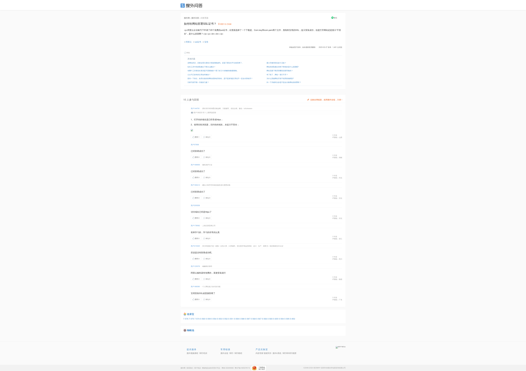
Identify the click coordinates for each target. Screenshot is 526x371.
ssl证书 (198, 41)
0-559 (208, 318)
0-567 (259, 318)
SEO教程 (238, 353)
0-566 (265, 318)
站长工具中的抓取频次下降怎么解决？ (201, 66)
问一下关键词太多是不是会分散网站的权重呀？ (284, 82)
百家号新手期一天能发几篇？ (198, 82)
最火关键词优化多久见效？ (276, 63)
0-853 (292, 318)
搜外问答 (195, 17)
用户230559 (195, 205)
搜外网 (187, 17)
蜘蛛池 (190, 330)
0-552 (225, 318)
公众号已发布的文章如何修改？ (199, 74)
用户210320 (195, 246)
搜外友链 (224, 353)
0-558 (236, 318)
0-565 (270, 318)
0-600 (276, 318)
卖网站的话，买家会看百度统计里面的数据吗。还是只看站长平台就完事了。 (215, 63)
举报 (188, 52)
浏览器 (205, 124)
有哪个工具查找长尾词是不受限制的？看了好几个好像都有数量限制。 (213, 70)
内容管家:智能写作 (263, 353)
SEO (192, 5)
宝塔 (206, 41)
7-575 (192, 318)
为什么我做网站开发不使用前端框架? (280, 78)
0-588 (242, 318)
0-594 (281, 318)
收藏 (217, 137)
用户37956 (195, 144)
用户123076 (195, 266)
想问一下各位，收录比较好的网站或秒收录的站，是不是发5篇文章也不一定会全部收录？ (220, 78)
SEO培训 (203, 353)
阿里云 (189, 41)
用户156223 (197, 112)
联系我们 (190, 368)
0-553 (220, 318)
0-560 (203, 318)
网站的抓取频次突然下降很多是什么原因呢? (283, 66)
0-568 (253, 318)
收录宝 (190, 314)
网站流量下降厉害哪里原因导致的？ (280, 70)
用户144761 (195, 108)
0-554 (214, 318)
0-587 (248, 318)
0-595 (287, 318)
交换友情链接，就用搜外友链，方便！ (326, 99)
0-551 (231, 318)
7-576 (186, 318)
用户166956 (195, 164)
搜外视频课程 (192, 353)
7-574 (197, 318)
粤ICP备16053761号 (242, 368)
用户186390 (195, 286)
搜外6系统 (277, 353)
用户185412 (195, 185)
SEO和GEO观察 (289, 353)
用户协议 (197, 368)
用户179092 (195, 225)
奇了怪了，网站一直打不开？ (277, 74)
